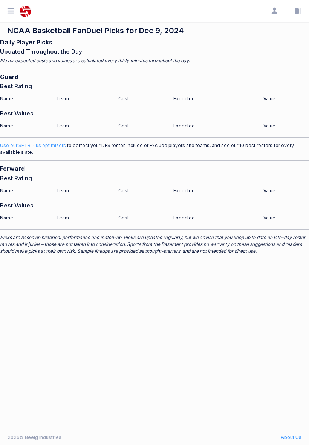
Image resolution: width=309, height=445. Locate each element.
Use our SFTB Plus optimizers (33, 145)
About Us (291, 437)
